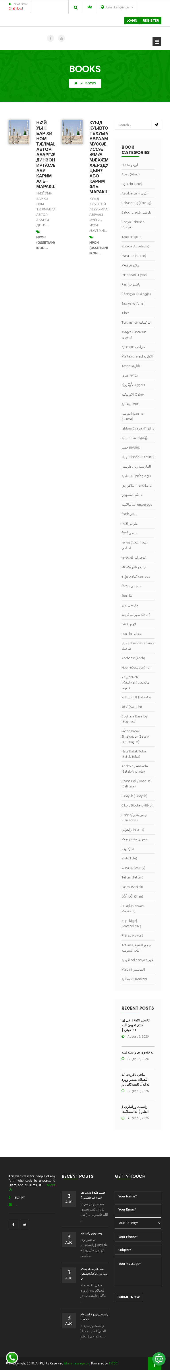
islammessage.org (77, 1363)
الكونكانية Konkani (134, 979)
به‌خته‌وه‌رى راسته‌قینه (137, 1052)
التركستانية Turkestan (137, 697)
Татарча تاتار (131, 366)
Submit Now (129, 1297)
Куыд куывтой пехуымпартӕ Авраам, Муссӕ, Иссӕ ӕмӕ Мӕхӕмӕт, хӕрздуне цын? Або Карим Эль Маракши (107, 157)
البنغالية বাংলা (130, 404)
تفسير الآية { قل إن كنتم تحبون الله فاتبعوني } (135, 1025)
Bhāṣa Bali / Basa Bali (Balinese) (137, 783)
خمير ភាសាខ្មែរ (131, 447)
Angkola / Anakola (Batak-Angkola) (135, 768)
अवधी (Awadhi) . (132, 707)
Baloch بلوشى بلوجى (136, 212)
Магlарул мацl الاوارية (137, 356)
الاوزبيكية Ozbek (133, 394)
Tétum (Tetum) (132, 877)
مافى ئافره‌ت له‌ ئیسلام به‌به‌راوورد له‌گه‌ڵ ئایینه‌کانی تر (135, 1079)
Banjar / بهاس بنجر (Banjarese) (134, 817)
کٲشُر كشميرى (132, 495)
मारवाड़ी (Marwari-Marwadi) (133, 908)
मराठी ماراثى (130, 523)
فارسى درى (130, 605)
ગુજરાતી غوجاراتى (134, 557)
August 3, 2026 (138, 1036)
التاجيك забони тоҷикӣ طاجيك (138, 645)
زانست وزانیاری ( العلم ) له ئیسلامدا (135, 1109)
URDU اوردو (130, 165)
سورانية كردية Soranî (136, 614)
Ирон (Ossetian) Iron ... (45, 242)
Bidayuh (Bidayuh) (134, 796)
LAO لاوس (129, 624)
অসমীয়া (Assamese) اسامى (135, 545)
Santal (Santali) (132, 887)
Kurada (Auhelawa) (135, 246)
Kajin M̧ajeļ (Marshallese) (131, 923)
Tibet (125, 313)
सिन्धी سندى (129, 533)
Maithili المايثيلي (133, 969)
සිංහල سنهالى (131, 586)
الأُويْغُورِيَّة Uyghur (133, 385)
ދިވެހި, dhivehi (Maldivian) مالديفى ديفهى (135, 682)
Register (151, 20)
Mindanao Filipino (134, 275)
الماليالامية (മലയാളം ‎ (137, 504)
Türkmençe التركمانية (137, 322)
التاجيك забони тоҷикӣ (138, 457)
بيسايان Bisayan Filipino (138, 428)
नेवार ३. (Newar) (132, 935)
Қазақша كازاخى (133, 347)
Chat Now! (16, 8)
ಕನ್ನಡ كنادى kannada (136, 576)
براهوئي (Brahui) (133, 830)
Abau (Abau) (131, 174)
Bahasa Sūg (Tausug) (136, 203)
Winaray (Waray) (133, 868)
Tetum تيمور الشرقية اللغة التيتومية (136, 947)
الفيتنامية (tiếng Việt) (136, 476)
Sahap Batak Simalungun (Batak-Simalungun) (135, 736)
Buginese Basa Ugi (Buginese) (135, 718)
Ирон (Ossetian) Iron (136, 667)
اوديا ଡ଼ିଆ (128, 849)
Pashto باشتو (131, 284)
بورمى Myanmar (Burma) (133, 416)
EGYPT (20, 1197)
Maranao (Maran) (134, 256)
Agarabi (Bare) (132, 184)
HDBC (113, 1363)
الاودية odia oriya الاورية (138, 960)
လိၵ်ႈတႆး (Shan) (132, 896)
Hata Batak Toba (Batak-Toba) (134, 753)
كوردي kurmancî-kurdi (137, 485)
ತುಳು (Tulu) (129, 858)
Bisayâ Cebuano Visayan (133, 224)
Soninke (127, 595)
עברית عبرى (130, 375)
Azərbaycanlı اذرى (134, 193)
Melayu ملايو (130, 265)
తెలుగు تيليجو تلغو (134, 567)
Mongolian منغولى (135, 839)
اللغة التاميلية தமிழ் (135, 438)
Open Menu (157, 41)
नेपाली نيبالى (129, 514)
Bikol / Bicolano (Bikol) (137, 805)
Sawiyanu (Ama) (133, 303)
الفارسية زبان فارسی (136, 466)
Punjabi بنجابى (132, 633)
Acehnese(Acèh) (133, 658)
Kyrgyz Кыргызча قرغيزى (134, 334)
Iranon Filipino (131, 237)
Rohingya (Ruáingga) (136, 294)
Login (132, 20)
